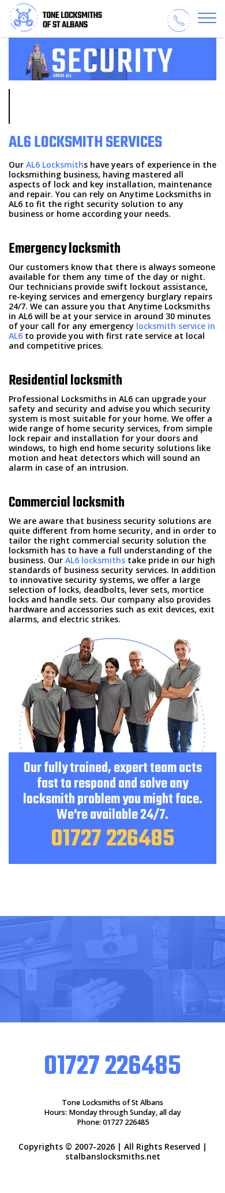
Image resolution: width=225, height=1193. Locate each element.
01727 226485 (112, 839)
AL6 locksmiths (95, 560)
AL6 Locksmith (55, 164)
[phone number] (178, 20)
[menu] (207, 17)
